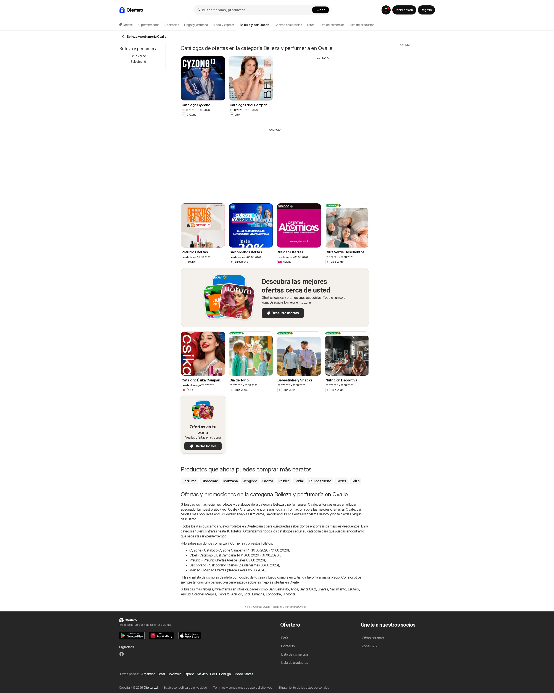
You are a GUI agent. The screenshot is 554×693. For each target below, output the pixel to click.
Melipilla (210, 594)
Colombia (174, 674)
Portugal (225, 674)
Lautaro (353, 589)
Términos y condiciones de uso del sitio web (242, 687)
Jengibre (250, 481)
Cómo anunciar (373, 638)
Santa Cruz (308, 589)
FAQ (284, 638)
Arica (294, 589)
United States (243, 674)
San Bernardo (279, 589)
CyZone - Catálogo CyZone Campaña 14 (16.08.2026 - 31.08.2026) (239, 550)
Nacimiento (338, 589)
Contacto (288, 646)
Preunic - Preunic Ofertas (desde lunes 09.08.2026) (227, 560)
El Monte (288, 594)
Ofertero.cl (151, 687)
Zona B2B (369, 646)
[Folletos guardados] (386, 9)
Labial (299, 481)
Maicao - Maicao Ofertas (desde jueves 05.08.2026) (227, 570)
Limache (258, 594)
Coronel (197, 594)
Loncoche (273, 594)
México (202, 674)
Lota (247, 594)
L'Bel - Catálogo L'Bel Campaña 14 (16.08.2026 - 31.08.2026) (234, 555)
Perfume (189, 481)
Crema (267, 481)
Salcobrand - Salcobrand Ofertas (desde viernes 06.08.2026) (234, 565)
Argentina (148, 674)
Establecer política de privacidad (185, 687)
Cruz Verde (256, 514)
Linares (322, 589)
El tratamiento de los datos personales (304, 687)
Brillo (355, 481)
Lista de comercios (332, 25)
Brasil (161, 674)
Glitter (341, 481)
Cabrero (223, 594)
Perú (213, 674)
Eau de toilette (320, 481)
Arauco (236, 594)
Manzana (230, 481)
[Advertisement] (323, 90)
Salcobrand (274, 514)
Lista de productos (361, 25)
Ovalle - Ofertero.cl (242, 509)
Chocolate (209, 481)
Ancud (185, 594)
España (189, 674)
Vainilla (283, 481)
